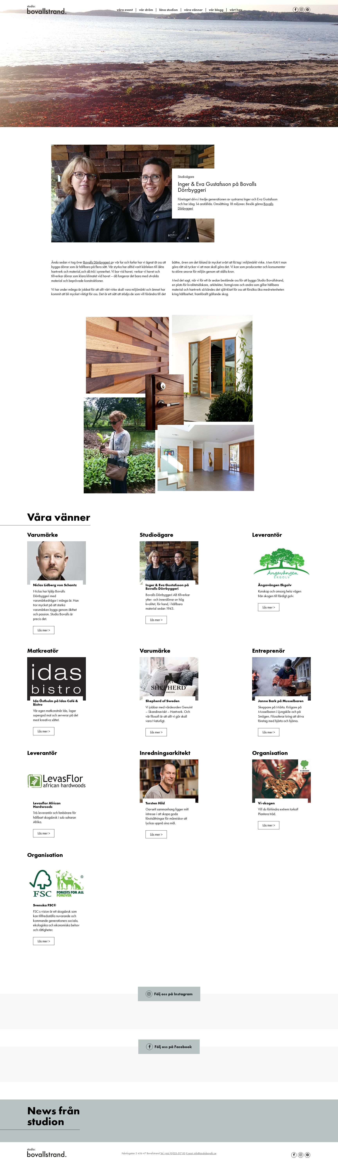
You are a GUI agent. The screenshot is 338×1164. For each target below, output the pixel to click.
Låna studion (168, 10)
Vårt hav (236, 10)
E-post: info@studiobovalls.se (201, 1153)
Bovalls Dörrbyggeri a (97, 262)
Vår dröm (146, 10)
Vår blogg (216, 10)
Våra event (125, 10)
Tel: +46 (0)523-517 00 (172, 1153)
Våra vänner (193, 10)
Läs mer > (44, 630)
